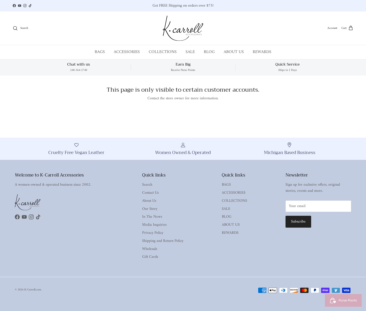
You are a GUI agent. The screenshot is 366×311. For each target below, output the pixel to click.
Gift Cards (150, 257)
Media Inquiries (154, 224)
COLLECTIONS (163, 52)
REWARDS (262, 52)
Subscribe (298, 221)
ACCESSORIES (127, 52)
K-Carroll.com (32, 289)
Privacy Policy (152, 233)
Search (147, 184)
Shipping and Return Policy (162, 241)
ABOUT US (234, 52)
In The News (152, 216)
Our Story (149, 209)
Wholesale (149, 249)
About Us (149, 201)
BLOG (209, 52)
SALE (190, 52)
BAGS (100, 52)
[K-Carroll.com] (183, 28)
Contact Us (150, 192)
